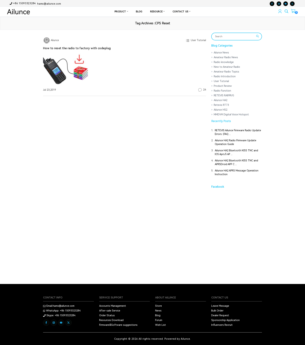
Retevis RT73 (221, 105)
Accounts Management (112, 305)
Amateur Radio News (226, 57)
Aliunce (54, 40)
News (158, 310)
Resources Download (111, 320)
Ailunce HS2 (220, 109)
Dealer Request (220, 315)
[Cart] (293, 11)
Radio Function (222, 90)
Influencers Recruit (222, 324)
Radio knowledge (224, 62)
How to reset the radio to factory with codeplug (77, 48)
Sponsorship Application (225, 320)
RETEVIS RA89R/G (224, 95)
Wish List (160, 324)
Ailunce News (221, 52)
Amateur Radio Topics (226, 71)
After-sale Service (109, 310)
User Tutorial (197, 40)
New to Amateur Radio (227, 66)
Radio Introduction (225, 76)
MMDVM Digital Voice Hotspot (231, 114)
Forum (158, 320)
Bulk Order (217, 310)
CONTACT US (181, 11)
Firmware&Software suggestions (118, 324)
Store (158, 305)
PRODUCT (121, 11)
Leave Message (220, 305)
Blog (157, 315)
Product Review (223, 85)
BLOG (139, 11)
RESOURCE (156, 11)
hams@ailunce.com (49, 3)
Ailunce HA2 (220, 100)
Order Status (107, 315)
